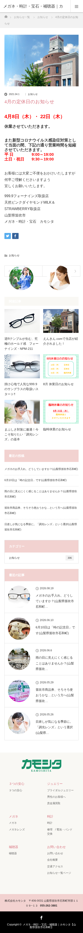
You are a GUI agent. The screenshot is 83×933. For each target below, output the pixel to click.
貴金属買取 (53, 803)
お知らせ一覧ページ (59, 872)
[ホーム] (5, 15)
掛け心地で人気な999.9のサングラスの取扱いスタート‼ (21, 389)
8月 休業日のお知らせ (58, 384)
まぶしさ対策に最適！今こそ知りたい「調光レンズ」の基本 (21, 434)
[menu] (76, 6)
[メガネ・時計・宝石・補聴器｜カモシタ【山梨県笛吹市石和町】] (41, 769)
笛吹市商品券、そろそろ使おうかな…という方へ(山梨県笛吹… (55, 695)
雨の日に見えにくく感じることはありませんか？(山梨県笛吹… (55, 663)
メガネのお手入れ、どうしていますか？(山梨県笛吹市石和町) (41, 469)
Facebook (41, 917)
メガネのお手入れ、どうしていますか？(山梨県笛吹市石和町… (55, 601)
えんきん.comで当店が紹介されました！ (60, 341)
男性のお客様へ (56, 796)
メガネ (13, 816)
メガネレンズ (17, 829)
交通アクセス (55, 866)
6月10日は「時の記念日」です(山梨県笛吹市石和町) (35, 480)
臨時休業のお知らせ (57, 429)
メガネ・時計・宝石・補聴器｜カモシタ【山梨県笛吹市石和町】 (49, 926)
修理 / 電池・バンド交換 (59, 831)
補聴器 (13, 847)
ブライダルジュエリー (60, 790)
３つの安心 (16, 783)
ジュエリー (55, 783)
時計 (50, 816)
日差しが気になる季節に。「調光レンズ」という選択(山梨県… (54, 727)
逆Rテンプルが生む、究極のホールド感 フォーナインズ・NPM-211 (21, 343)
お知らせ (33, 94)
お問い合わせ (56, 847)
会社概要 (52, 859)
